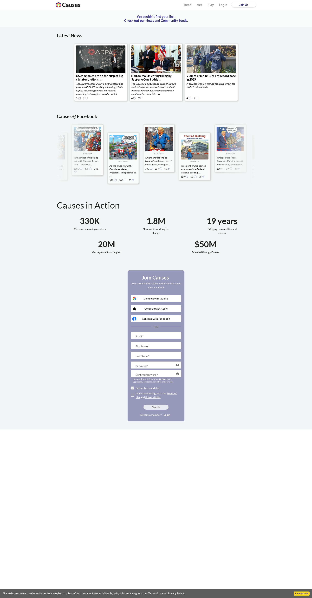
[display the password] (177, 365)
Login (166, 414)
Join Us (243, 4)
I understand (301, 593)
